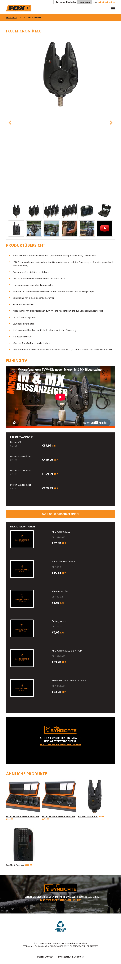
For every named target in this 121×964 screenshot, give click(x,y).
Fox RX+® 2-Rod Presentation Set (58, 816)
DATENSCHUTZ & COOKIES (71, 956)
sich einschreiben (106, 2)
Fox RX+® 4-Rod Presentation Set (22, 816)
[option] (60, 73)
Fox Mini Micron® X (88, 816)
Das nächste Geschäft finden (60, 514)
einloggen (85, 2)
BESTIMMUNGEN (45, 956)
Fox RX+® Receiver (15, 865)
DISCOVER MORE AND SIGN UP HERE (60, 744)
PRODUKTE (11, 17)
